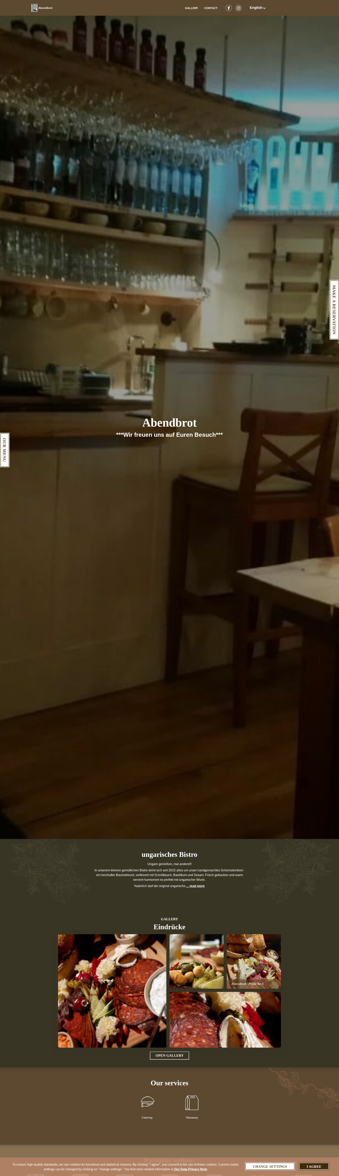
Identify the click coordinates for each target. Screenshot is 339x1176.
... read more (195, 886)
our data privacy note (190, 1169)
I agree (314, 1167)
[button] (258, 8)
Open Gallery (170, 1055)
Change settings (270, 1167)
